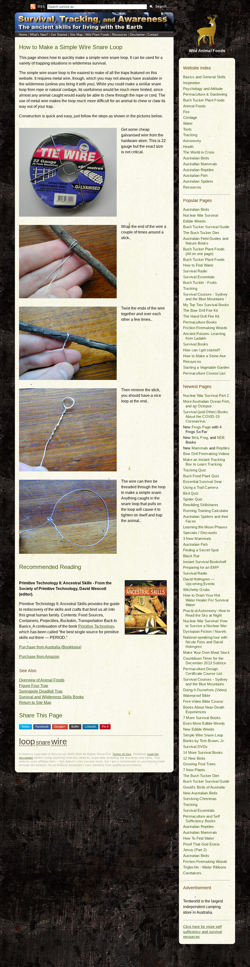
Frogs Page (201, 427)
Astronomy (192, 141)
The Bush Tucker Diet (201, 233)
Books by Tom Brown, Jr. (204, 741)
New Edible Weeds (198, 729)
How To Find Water (198, 838)
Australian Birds (196, 158)
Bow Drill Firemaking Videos (206, 454)
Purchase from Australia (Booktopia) (50, 647)
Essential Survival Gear (202, 481)
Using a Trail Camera (200, 487)
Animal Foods (194, 106)
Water (188, 123)
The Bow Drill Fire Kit (200, 310)
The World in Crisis (199, 152)
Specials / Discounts (200, 533)
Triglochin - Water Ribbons (204, 867)
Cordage (190, 117)
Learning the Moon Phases (205, 527)
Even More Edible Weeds (204, 723)
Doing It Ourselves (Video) (205, 690)
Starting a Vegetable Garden (206, 367)
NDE (221, 437)
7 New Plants (194, 770)
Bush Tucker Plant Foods (204, 100)
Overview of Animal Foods (41, 680)
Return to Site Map (35, 702)
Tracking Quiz (194, 470)
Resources (119, 34)
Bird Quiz (190, 493)
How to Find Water (198, 265)
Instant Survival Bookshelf (204, 562)
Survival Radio (195, 271)
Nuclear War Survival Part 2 (206, 395)
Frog (204, 437)
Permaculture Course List (204, 373)
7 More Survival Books (202, 718)
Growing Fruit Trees (199, 764)
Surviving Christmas (200, 799)
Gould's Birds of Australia (204, 787)
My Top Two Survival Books (206, 305)
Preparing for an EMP (201, 567)
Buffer (75, 726)
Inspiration (191, 83)
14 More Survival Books (203, 752)
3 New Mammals (197, 538)
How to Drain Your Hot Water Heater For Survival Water (205, 600)
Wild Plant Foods (97, 34)
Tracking (190, 135)
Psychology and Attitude (203, 89)
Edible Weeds (194, 221)
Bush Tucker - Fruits (200, 282)
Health (188, 146)
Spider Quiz (193, 499)
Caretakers (192, 873)
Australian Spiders (198, 181)
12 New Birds (194, 758)
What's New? (39, 34)
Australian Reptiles (198, 170)
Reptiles (223, 448)
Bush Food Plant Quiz (201, 476)
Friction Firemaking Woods (205, 328)
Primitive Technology (96, 626)
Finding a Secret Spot (201, 550)
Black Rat (191, 556)
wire (59, 741)
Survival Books (195, 344)
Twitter (25, 726)
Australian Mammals (200, 164)
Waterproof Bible (196, 695)
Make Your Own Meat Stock (206, 652)
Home (23, 34)
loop (27, 741)
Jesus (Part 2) (195, 850)
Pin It (105, 726)
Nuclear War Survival (200, 215)
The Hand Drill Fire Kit (201, 316)
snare (43, 742)
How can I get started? (201, 350)
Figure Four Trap (33, 686)
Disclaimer (137, 34)
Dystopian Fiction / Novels (204, 631)
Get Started (59, 34)
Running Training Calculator (205, 511)
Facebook (42, 726)
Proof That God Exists (201, 844)
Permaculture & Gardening (205, 94)
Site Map (76, 34)
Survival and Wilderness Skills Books (51, 697)
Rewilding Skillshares (200, 505)
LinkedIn (90, 726)
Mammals (200, 448)
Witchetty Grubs (196, 590)
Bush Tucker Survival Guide (206, 227)
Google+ (60, 726)
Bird (195, 437)
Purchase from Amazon (39, 657)
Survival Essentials (199, 277)
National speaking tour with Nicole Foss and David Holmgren (205, 642)
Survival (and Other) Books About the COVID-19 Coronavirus (205, 416)
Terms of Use (122, 754)
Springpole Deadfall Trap (40, 691)
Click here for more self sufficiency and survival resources (202, 931)
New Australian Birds (200, 793)
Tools (187, 129)
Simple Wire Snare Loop (203, 735)
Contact (152, 34)
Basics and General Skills (204, 77)
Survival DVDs (195, 747)
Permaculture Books (200, 322)
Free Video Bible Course (203, 701)
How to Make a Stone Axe (204, 356)
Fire (186, 112)
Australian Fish (195, 175)
